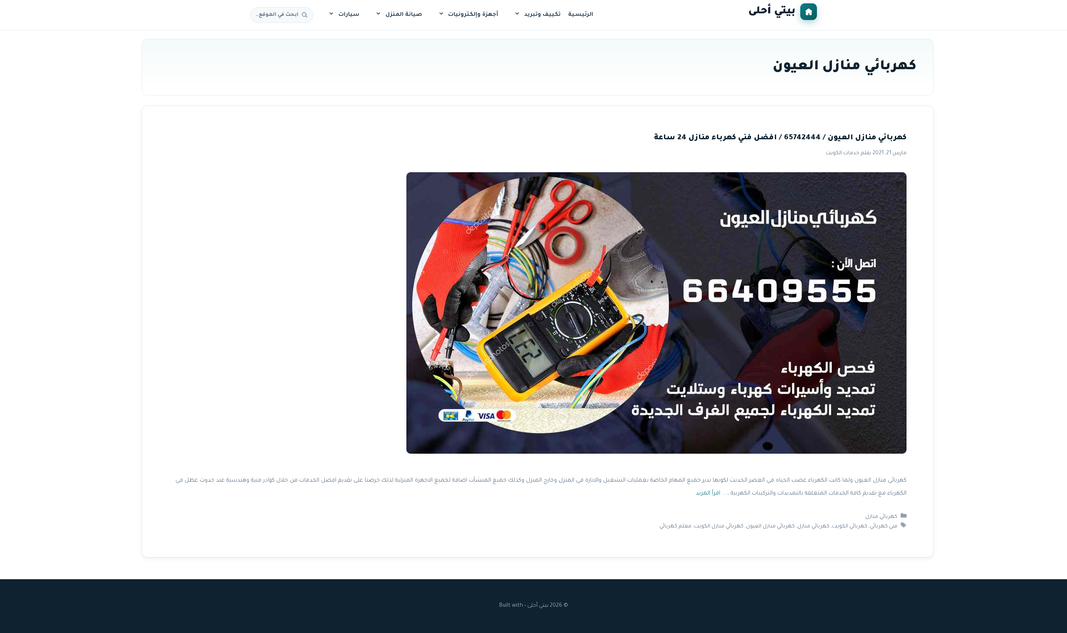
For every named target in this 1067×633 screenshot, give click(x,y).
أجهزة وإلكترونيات (473, 15)
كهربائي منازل (881, 517)
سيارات (348, 15)
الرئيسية (580, 15)
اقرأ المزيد (708, 493)
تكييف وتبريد (542, 15)
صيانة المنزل (404, 15)
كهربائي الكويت (849, 527)
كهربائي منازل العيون (770, 527)
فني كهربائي (883, 527)
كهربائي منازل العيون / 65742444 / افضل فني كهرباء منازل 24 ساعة (780, 138)
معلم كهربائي (675, 527)
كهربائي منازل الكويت (719, 527)
